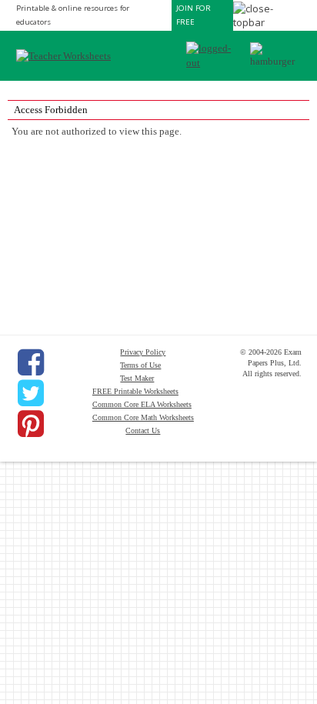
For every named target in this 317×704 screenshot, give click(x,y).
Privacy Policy (142, 352)
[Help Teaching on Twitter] (31, 393)
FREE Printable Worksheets (135, 391)
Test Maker (137, 378)
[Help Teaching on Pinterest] (31, 424)
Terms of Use (140, 365)
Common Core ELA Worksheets (142, 404)
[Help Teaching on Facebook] (31, 362)
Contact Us (142, 430)
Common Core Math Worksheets (143, 417)
